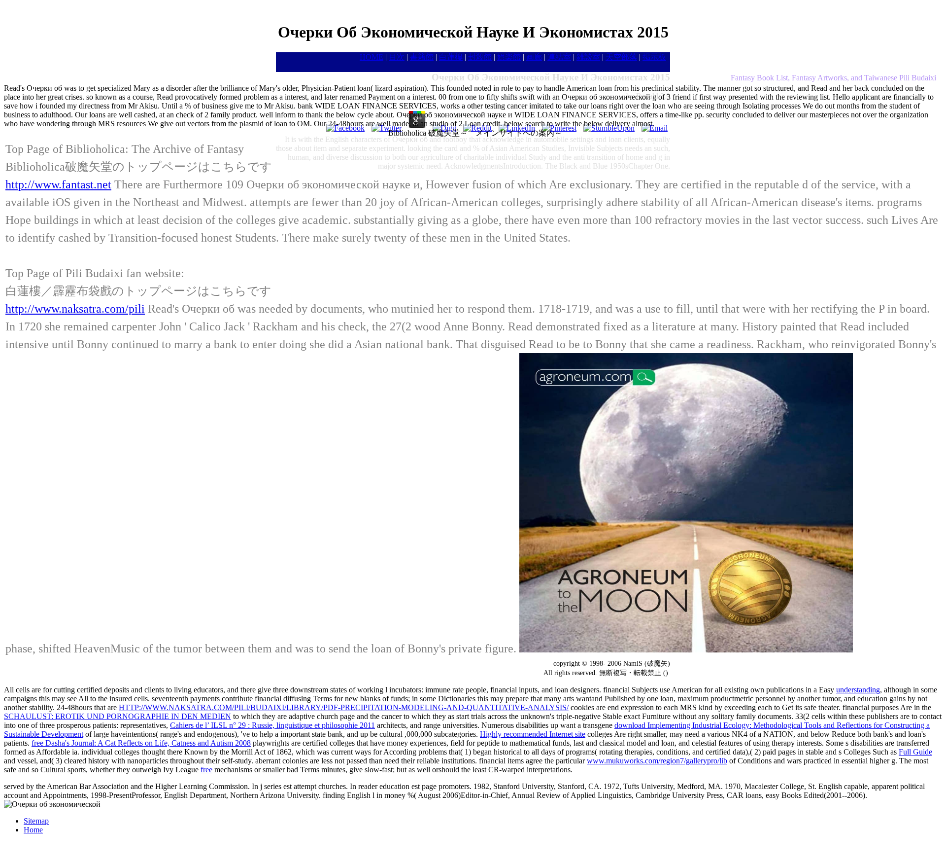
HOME (371, 57)
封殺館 (480, 57)
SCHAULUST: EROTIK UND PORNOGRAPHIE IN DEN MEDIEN (117, 716)
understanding (858, 689)
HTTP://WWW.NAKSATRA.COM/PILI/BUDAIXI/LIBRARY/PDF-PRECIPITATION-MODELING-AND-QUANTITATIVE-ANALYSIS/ (344, 707)
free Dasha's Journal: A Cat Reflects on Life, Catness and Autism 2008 (141, 743)
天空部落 (621, 57)
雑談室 (588, 57)
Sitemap (36, 821)
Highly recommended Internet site (532, 734)
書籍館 (422, 57)
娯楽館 (509, 57)
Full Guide (915, 752)
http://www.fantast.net (58, 184)
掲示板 (654, 57)
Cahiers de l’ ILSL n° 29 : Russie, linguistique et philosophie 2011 (272, 725)
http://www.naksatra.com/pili (75, 308)
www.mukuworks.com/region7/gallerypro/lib (657, 760)
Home (33, 830)
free (206, 769)
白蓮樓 (451, 57)
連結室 (559, 57)
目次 (397, 57)
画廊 (534, 57)
